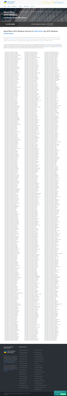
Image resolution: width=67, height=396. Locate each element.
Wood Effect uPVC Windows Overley (51, 237)
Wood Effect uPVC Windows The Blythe (11, 134)
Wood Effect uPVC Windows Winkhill (51, 329)
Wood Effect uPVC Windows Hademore (51, 300)
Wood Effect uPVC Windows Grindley (51, 161)
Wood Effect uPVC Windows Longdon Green (52, 227)
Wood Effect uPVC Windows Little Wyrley (51, 115)
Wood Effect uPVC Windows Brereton (51, 68)
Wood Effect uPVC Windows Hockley (11, 184)
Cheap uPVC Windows (38, 350)
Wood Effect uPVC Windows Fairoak (51, 102)
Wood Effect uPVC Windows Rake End (51, 173)
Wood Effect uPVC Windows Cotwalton (11, 239)
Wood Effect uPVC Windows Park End (51, 139)
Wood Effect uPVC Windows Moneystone (31, 89)
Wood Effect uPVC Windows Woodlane (31, 312)
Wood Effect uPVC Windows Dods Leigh (51, 57)
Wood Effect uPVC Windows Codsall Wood (32, 94)
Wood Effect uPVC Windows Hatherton (11, 94)
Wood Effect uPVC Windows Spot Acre (31, 204)
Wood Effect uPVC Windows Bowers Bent (12, 272)
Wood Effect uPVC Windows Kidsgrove (51, 91)
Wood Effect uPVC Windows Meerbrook (31, 104)
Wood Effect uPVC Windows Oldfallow (51, 192)
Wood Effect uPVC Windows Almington (51, 283)
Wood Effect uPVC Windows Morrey (31, 180)
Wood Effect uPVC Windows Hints (30, 226)
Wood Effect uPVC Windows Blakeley (11, 136)
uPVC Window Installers (23, 365)
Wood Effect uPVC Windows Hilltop (50, 215)
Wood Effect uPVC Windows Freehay (31, 115)
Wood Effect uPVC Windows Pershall (31, 92)
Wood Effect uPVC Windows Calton (50, 310)
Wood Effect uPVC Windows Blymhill (31, 272)
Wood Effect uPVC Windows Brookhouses (12, 311)
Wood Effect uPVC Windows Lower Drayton (52, 248)
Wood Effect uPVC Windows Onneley (11, 255)
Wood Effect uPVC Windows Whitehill (11, 215)
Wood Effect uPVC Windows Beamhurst (11, 197)
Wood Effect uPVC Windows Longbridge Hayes (52, 76)
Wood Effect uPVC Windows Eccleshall (31, 263)
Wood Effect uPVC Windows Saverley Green (32, 186)
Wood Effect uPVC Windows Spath (50, 285)
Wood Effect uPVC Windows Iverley (11, 320)
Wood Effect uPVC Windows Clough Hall (31, 116)
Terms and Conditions (27, 393)
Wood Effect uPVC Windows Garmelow (51, 64)
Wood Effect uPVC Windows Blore (30, 112)
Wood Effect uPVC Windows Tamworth (51, 254)
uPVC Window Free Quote (24, 387)
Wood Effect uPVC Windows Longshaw (51, 135)
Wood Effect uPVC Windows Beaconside (31, 99)
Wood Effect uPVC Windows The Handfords (12, 289)
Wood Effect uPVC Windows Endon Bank (11, 78)
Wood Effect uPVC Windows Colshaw (11, 318)
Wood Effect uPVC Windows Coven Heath (12, 182)
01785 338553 (47, 2)
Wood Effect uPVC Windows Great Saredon (32, 161)
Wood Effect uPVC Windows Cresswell (11, 52)
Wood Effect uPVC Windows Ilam (50, 318)
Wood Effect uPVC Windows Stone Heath (32, 139)
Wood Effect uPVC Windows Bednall (31, 80)
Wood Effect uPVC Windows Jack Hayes (11, 81)
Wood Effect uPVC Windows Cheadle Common (32, 196)
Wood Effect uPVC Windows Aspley (11, 301)
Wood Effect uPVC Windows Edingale (11, 248)
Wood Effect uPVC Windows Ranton (11, 65)
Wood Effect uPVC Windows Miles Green (51, 101)
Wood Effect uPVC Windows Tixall (50, 298)
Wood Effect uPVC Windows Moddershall (51, 89)
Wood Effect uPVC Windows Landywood (51, 238)
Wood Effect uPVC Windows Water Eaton (12, 294)
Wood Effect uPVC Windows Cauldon (51, 306)
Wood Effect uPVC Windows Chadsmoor (11, 226)
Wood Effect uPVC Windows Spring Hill (51, 311)
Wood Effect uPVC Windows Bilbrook (11, 319)
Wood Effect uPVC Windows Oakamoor (31, 232)
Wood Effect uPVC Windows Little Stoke (11, 82)
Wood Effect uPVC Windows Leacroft (11, 70)
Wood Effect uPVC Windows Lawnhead (31, 158)
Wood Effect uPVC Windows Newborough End (32, 249)
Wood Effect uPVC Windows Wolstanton (51, 182)
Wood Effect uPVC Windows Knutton (11, 98)
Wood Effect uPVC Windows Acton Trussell (32, 297)
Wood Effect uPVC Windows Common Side (52, 272)
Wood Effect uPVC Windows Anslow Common (52, 286)
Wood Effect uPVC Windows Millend (11, 208)
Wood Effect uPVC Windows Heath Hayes (52, 203)
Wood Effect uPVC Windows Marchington (51, 219)
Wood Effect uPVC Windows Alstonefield (11, 276)
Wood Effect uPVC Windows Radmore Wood (32, 125)
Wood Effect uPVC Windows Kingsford (11, 275)
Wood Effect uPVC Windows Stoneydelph (12, 220)
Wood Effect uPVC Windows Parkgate (11, 64)
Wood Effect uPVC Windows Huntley (11, 121)
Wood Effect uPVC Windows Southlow (51, 149)
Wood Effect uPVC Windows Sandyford (31, 295)
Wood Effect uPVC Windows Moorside (51, 194)
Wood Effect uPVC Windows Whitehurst (11, 324)
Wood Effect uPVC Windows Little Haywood (32, 254)
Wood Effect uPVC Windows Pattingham (31, 171)
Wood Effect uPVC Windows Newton (51, 179)
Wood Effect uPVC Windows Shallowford (51, 193)
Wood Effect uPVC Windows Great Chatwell (12, 253)
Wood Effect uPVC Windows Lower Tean (51, 159)
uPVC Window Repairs (23, 378)
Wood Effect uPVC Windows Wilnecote (51, 59)
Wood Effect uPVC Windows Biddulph (31, 273)
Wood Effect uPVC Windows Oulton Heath (12, 298)
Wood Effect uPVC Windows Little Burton (31, 287)
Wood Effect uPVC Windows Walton (11, 285)
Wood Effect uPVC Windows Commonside (12, 79)
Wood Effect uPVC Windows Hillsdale (11, 91)
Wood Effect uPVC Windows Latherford (31, 216)
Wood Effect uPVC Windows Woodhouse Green (13, 87)
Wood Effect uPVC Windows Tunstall (11, 317)
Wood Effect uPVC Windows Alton (30, 58)
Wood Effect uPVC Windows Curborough (11, 168)
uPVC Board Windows (38, 354)
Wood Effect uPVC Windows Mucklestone (32, 317)
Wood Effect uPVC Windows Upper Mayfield (32, 194)
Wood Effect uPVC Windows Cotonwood (51, 301)
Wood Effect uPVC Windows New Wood (51, 170)
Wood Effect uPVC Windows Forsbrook (31, 77)
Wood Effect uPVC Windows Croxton (31, 114)
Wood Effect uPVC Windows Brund (11, 204)
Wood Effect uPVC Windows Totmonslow (51, 122)
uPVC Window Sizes (38, 389)
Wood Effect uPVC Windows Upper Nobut (32, 67)
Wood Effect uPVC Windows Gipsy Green (51, 125)
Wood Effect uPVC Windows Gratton (11, 173)
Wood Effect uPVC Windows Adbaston (31, 334)
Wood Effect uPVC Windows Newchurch (31, 197)
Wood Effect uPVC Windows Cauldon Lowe (12, 68)
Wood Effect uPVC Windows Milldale (11, 322)
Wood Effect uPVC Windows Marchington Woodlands (53, 253)
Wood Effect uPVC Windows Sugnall (31, 217)
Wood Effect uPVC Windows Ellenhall (11, 57)
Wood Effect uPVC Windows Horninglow (31, 145)
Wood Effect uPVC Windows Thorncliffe (31, 228)
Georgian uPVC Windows (39, 361)
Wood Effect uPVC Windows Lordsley (11, 101)
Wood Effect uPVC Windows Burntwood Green (12, 148)
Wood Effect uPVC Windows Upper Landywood (32, 168)
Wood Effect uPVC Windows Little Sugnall (51, 78)
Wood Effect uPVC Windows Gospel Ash (11, 54)
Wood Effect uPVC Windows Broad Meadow (52, 309)
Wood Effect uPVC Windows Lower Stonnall (52, 216)
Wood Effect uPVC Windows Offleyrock (51, 330)
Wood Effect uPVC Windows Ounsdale (51, 202)
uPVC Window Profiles (23, 376)
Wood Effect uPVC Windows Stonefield (11, 77)
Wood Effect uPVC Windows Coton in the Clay (52, 324)
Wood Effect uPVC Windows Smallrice (11, 128)
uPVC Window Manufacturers (40, 387)
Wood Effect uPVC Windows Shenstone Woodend (33, 193)
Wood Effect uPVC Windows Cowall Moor (32, 309)
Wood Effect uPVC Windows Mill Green (11, 264)
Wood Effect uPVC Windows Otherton (51, 275)
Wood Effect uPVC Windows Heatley (31, 110)
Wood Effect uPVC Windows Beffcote (11, 89)
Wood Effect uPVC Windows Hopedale (11, 263)
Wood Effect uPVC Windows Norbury (51, 340)
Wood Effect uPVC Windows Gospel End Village (12, 139)
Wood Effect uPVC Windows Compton (31, 59)
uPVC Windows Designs (23, 356)
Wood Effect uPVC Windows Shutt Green (51, 240)
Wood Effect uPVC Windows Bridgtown (51, 174)
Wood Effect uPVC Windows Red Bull (31, 323)
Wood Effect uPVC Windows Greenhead (31, 331)
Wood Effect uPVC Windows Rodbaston (31, 162)
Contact (32, 6)
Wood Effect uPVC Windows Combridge (11, 158)
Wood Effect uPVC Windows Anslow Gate (32, 128)
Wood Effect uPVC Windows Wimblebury (31, 98)
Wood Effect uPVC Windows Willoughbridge (52, 117)
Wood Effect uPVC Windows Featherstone (52, 217)
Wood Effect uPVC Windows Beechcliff (51, 255)
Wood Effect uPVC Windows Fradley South (52, 145)
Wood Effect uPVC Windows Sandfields (31, 241)
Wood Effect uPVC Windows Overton (31, 207)
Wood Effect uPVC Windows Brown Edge (11, 251)
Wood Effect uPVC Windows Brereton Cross (32, 218)
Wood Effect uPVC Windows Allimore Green (12, 181)
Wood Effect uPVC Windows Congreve (51, 307)
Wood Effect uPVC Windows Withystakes (12, 333)
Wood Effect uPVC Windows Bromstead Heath (52, 266)
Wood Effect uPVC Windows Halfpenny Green (12, 274)
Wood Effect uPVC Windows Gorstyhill (11, 195)
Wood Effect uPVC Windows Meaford (31, 103)
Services (14, 6)
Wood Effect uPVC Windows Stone (50, 93)
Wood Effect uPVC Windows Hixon (50, 229)
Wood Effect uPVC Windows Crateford (11, 250)
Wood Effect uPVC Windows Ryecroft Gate (52, 113)
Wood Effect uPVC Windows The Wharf (51, 232)
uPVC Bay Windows (38, 352)
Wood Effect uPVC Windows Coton (11, 260)
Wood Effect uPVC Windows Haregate (31, 138)
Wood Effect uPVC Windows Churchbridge (52, 209)
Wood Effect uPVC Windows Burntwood (11, 66)
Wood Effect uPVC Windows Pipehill (31, 56)
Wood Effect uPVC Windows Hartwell (11, 186)
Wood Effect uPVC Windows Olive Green (11, 171)
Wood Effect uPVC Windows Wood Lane (51, 136)
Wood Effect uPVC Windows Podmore (51, 218)
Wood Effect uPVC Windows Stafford (11, 80)
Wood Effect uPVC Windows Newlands (31, 239)
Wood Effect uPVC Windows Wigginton (51, 207)
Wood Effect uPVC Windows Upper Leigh (31, 127)
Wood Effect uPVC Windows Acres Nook (11, 123)
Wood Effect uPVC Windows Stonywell (31, 126)
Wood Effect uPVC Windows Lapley (30, 252)
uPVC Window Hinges (23, 363)
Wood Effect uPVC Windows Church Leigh (32, 134)
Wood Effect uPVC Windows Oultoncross (31, 202)
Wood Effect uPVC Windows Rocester (51, 111)
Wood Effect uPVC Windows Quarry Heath (32, 150)
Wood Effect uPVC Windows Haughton (11, 56)
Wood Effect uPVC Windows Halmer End (11, 122)
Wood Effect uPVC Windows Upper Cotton (12, 174)
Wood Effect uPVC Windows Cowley (51, 317)
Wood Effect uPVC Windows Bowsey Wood (52, 53)
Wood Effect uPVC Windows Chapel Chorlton (52, 158)
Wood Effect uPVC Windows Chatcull (31, 113)
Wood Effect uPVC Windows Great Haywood (32, 306)
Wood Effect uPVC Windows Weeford (11, 217)
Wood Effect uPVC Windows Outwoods (31, 310)
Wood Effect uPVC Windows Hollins (51, 171)
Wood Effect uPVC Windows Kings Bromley (12, 156)
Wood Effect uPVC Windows (39, 372)
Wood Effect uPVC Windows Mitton (51, 58)
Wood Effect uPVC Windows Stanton (31, 250)
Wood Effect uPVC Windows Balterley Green (52, 180)
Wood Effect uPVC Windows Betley (30, 238)
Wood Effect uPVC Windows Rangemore (11, 116)
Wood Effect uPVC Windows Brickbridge (51, 103)
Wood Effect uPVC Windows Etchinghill (11, 273)
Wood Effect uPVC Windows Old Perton (11, 76)
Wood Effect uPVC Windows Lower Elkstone (12, 75)
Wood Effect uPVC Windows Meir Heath (11, 194)
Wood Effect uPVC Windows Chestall (11, 288)
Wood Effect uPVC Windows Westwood (11, 140)
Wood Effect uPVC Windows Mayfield (11, 157)
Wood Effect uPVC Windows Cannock (11, 145)
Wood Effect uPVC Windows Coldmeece (11, 185)
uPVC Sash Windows (38, 365)
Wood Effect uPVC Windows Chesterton (31, 242)
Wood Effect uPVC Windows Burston (11, 111)
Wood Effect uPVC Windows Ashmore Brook (12, 203)
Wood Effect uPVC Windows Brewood (31, 124)
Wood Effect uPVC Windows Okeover (11, 202)
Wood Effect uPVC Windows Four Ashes (11, 295)
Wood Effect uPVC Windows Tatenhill (11, 127)
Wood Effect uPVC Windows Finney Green (52, 296)
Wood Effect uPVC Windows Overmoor (31, 286)
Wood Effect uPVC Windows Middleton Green (32, 307)
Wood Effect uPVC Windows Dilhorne (11, 179)
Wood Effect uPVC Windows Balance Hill (11, 205)
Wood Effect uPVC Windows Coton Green (12, 105)
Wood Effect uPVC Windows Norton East (31, 266)
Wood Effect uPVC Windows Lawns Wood (52, 242)
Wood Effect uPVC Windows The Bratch (11, 216)
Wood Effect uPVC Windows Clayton (31, 88)
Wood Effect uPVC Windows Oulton (51, 146)
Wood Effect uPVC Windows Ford (10, 284)
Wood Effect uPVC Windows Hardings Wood (52, 319)
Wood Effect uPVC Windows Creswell (31, 274)
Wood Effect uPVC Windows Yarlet (10, 149)
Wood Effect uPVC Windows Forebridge (31, 185)
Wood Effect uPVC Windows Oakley (11, 133)
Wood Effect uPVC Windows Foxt (50, 289)
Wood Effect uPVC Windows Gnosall (31, 117)
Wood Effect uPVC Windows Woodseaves (12, 237)
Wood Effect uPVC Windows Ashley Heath (12, 59)
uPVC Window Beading (23, 352)
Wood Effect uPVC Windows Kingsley (31, 81)
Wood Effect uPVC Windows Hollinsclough (52, 77)
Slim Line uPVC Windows (39, 367)
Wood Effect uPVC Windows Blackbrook (31, 151)
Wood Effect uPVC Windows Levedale (51, 133)
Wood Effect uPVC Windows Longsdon (31, 170)
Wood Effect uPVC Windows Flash (50, 299)
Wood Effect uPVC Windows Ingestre (31, 243)
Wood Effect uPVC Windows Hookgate (11, 150)
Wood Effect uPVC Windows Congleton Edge (52, 196)
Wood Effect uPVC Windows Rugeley (51, 172)
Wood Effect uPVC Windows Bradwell (31, 181)
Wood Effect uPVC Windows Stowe (50, 208)
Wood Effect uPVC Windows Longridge (11, 329)
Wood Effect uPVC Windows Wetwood (11, 172)
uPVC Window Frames (23, 361)
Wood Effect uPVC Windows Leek (10, 193)
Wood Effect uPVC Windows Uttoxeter (11, 71)
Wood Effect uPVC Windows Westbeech (31, 285)
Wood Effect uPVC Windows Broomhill (31, 261)
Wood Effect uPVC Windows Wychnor (31, 101)
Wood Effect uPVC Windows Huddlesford (12, 191)
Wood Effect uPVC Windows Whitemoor (11, 110)
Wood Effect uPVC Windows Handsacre (31, 149)
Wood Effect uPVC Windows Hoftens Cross (52, 191)
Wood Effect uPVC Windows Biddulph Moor (12, 214)
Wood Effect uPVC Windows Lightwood (51, 295)
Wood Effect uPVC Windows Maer (50, 99)
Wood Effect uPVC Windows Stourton (31, 123)
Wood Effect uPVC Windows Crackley (11, 299)
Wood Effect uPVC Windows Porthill (11, 104)
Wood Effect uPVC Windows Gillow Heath (52, 169)
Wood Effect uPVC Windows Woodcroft (31, 332)
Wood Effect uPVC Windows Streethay (11, 138)
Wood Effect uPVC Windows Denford (51, 124)
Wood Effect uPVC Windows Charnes (51, 123)
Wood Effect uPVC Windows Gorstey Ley (51, 71)
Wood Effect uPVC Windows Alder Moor (31, 251)
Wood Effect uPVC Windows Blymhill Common (52, 204)
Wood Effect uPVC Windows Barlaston (11, 283)
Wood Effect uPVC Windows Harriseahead (32, 65)
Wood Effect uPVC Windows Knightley (31, 76)
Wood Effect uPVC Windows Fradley (11, 161)
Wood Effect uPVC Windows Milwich (31, 206)
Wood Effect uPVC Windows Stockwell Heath (52, 69)
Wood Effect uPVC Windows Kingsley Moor (12, 310)
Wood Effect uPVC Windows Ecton (50, 197)
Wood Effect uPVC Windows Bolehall (31, 70)
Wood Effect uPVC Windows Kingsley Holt (52, 183)
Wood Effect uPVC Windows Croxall (11, 266)
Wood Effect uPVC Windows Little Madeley (12, 117)
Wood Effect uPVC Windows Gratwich (11, 147)
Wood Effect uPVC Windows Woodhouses (52, 134)
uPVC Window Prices (23, 374)
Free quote (26, 6)
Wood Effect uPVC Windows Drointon (11, 159)
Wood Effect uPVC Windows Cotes (50, 81)
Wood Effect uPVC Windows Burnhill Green (12, 90)
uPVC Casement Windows (39, 356)
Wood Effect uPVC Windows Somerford (51, 185)
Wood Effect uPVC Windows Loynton (31, 320)
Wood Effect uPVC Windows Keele (30, 322)
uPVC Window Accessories (24, 350)
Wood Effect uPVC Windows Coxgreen (11, 114)
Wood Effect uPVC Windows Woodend (11, 115)
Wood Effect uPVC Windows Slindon (31, 231)
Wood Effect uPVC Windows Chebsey (31, 248)
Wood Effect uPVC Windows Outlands (31, 264)
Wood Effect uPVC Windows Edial (50, 82)
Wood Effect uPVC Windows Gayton (11, 100)
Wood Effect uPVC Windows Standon (31, 87)
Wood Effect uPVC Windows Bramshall (11, 180)
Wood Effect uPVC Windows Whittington (51, 54)
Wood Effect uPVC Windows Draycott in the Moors (33, 294)
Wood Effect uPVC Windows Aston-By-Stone (32, 203)
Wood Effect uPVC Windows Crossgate (51, 116)
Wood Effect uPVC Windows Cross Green (31, 229)
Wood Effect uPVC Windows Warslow (11, 170)
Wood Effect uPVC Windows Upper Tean (51, 100)
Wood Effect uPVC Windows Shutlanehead (52, 112)
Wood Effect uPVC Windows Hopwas (51, 66)
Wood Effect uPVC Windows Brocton (51, 297)
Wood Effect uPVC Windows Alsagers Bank (12, 206)
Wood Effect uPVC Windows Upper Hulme (32, 255)
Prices (20, 6)
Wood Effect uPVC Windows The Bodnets (12, 192)
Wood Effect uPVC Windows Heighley (51, 128)
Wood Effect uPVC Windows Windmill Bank (52, 157)
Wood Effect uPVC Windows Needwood (11, 238)
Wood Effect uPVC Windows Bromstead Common (53, 239)
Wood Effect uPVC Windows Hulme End (51, 264)
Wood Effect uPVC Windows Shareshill (51, 110)
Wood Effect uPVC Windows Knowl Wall (31, 157)
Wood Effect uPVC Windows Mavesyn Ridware (52, 79)
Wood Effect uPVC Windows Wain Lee (51, 137)
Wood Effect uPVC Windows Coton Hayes (52, 331)
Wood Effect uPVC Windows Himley (11, 332)
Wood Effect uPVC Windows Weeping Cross (52, 186)
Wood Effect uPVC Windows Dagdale (51, 104)
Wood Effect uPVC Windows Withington (11, 229)
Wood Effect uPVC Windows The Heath (51, 181)
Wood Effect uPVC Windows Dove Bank (11, 219)
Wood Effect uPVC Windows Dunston (31, 209)
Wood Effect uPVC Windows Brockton (11, 93)
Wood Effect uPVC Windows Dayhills (31, 271)
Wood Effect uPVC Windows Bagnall (11, 323)
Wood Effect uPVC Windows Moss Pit (11, 242)
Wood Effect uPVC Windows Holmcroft (31, 179)
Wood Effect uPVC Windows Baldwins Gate (32, 296)
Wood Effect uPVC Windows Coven (11, 240)
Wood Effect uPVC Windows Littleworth (11, 307)
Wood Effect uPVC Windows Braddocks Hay (32, 283)
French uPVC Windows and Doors (40, 385)
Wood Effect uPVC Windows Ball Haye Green (32, 133)
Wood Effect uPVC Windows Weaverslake (51, 332)
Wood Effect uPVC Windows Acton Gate (31, 191)
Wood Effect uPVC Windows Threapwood (32, 237)
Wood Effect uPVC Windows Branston (31, 330)
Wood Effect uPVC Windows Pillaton (11, 126)
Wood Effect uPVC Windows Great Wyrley (32, 205)
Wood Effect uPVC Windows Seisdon (11, 163)
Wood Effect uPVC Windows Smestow (11, 135)
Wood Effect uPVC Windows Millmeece (51, 265)
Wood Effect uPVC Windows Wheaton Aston (32, 324)
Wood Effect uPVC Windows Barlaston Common (13, 124)
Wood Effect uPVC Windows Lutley (30, 163)
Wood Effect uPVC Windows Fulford (31, 71)
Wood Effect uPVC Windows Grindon (31, 64)
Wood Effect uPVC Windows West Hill (51, 56)
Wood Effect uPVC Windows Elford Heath (51, 121)
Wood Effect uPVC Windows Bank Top (51, 140)
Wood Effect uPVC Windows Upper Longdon (12, 330)
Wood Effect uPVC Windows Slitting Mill (51, 333)
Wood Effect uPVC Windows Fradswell (51, 278)
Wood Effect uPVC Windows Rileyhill (11, 261)
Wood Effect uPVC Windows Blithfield (51, 323)
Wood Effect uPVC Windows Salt (50, 273)
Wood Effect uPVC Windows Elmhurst (51, 148)
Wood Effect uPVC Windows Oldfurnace (51, 261)
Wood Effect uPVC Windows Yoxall (30, 227)
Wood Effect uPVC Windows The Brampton (32, 169)
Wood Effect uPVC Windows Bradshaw (31, 121)
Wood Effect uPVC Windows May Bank (31, 278)
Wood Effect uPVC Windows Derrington (51, 168)
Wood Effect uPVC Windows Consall (31, 55)
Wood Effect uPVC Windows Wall (10, 209)
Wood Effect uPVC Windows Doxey (31, 174)
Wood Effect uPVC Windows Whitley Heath (32, 183)
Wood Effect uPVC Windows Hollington (11, 53)
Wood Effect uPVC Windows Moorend (11, 335)
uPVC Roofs (37, 363)
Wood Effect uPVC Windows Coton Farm (31, 265)
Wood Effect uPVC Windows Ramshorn (31, 214)
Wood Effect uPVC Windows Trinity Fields (31, 69)
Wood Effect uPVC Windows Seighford (51, 160)
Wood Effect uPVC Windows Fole (30, 173)
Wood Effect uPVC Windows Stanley (31, 91)
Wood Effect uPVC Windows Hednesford (51, 126)
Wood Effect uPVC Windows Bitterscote (31, 340)
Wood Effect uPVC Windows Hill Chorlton (32, 184)
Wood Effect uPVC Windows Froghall (31, 105)
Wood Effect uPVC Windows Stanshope (51, 274)
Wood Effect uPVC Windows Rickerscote (51, 262)
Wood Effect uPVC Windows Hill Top (31, 160)
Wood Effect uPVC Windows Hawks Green (52, 98)
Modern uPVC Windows (39, 378)
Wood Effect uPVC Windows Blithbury (51, 195)
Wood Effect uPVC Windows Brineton (11, 287)
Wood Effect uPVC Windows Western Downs (32, 299)
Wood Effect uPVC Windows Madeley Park (52, 87)
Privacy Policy (6, 394)
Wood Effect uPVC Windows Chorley (31, 311)
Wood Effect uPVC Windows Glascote (31, 308)
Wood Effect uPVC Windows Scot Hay (51, 322)
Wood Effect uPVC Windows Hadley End (11, 218)
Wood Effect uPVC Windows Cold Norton (12, 262)
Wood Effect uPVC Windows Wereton (11, 309)
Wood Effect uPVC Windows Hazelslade (51, 263)
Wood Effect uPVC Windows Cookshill (51, 320)
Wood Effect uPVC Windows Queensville (31, 122)
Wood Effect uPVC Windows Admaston (31, 220)
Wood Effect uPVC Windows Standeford (11, 92)
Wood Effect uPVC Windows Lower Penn (31, 90)
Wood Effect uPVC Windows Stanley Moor (12, 169)
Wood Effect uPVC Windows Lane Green (11, 196)
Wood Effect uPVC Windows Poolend (51, 271)
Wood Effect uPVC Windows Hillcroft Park (52, 284)
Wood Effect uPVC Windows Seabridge (11, 306)
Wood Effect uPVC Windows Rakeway (51, 151)
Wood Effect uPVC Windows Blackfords (11, 231)
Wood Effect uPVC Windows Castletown (31, 66)
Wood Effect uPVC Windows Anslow (51, 252)
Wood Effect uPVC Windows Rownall (11, 69)
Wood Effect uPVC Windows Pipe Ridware (12, 228)
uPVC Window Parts (23, 372)
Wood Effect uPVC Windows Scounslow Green (32, 57)
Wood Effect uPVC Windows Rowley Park (31, 53)
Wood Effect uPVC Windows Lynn (50, 114)
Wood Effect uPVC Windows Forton (31, 253)
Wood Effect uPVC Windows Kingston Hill (32, 260)
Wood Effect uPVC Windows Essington (31, 111)
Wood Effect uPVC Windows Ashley (31, 289)
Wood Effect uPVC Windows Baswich (31, 319)
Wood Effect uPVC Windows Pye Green (11, 286)
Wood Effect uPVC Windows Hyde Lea (11, 99)
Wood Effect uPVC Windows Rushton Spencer (52, 230)
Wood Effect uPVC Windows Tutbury (31, 75)
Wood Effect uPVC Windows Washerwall (51, 249)
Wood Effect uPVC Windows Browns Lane (32, 93)
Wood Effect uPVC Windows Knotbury (11, 232)
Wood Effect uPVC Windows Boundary (31, 219)
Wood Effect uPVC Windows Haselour (51, 65)
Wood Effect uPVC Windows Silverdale (11, 102)
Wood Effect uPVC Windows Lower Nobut (12, 137)
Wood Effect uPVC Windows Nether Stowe (32, 78)
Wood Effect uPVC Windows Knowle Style (52, 206)
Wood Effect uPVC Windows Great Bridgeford (52, 88)
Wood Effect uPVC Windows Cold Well (31, 79)
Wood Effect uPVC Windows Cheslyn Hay (12, 183)
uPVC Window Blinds (23, 354)
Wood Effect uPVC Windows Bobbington (51, 287)
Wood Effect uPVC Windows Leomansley (31, 301)
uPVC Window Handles (23, 367)
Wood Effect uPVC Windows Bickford (11, 300)
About (9, 6)
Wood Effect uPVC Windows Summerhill (51, 80)
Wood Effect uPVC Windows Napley (31, 335)
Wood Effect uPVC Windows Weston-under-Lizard (13, 58)
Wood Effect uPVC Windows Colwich (31, 288)
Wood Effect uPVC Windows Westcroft (11, 146)
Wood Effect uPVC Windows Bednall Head (52, 70)
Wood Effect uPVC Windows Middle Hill (51, 251)
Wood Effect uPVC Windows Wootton (51, 220)
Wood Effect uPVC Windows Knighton (31, 182)
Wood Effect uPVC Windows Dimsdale (51, 55)
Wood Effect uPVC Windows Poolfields (11, 312)
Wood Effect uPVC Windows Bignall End (51, 225)
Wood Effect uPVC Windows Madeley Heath (52, 277)
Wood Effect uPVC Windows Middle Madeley (32, 276)
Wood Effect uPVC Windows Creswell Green (32, 277)
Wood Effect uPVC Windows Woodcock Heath (52, 276)
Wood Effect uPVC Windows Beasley (51, 156)
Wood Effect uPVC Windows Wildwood (51, 226)
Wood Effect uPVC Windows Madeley (31, 147)
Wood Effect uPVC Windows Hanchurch (11, 162)
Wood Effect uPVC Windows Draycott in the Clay (33, 100)
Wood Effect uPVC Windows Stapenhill (31, 215)
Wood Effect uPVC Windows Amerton (31, 146)
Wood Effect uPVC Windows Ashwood (51, 250)
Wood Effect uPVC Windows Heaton (11, 243)
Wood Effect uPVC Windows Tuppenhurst (51, 260)
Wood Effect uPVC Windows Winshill (31, 140)
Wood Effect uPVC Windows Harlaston (31, 300)
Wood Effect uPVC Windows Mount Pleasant (12, 67)
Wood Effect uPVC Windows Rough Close (31, 156)
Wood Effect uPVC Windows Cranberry (31, 262)
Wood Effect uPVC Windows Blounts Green (12, 278)
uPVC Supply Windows (23, 385)
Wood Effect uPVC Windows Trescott (31, 68)
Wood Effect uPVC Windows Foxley (50, 163)
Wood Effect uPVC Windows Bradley (11, 225)
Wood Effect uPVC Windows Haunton (11, 331)
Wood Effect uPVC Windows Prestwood (51, 52)
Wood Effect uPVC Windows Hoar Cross (51, 138)
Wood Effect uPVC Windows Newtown (51, 312)
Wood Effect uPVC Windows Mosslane (31, 318)
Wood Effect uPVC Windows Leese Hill (31, 298)
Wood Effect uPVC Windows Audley (31, 208)
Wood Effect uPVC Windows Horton (51, 147)
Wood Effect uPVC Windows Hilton (11, 230)
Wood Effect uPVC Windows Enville (30, 172)
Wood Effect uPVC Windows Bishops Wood (52, 90)
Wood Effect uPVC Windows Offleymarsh (31, 275)
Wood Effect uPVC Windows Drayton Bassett (12, 249)
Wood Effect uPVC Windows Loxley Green (51, 335)
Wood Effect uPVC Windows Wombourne (51, 288)
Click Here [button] (60, 392)
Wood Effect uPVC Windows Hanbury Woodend (13, 55)
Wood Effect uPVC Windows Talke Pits (51, 294)
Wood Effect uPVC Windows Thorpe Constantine (13, 277)
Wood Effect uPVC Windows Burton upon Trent (52, 321)
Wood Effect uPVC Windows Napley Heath (12, 308)
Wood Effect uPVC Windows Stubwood (51, 228)
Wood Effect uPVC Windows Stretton (51, 205)
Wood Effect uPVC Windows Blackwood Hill (32, 148)
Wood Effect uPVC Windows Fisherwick (11, 297)
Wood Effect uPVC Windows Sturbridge (51, 92)
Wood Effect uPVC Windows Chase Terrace (12, 241)
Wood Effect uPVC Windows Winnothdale (52, 75)
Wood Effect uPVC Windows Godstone (51, 127)
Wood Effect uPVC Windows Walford (11, 207)
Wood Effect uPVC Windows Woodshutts (12, 113)
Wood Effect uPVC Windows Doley (50, 308)
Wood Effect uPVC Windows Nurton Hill (11, 321)
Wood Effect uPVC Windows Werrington (51, 241)
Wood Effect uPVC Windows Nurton (11, 88)
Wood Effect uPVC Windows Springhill (31, 240)
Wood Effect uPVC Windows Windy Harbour (12, 252)
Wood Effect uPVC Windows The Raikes (51, 214)
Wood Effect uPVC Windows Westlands (11, 340)
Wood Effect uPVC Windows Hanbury (51, 231)
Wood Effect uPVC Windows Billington (31, 136)
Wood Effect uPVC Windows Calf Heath (31, 333)
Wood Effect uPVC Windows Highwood (11, 103)
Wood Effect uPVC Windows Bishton (31, 192)
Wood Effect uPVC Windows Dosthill (11, 125)
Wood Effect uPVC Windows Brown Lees (31, 102)
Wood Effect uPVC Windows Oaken (31, 54)
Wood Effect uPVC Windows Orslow (51, 243)
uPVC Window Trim (38, 374)
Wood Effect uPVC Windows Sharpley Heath (52, 150)
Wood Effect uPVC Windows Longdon (11, 160)
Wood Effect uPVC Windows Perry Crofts (31, 230)
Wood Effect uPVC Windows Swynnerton (31, 329)
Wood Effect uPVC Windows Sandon (31, 135)
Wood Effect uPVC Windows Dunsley (31, 195)
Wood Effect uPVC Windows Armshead (51, 184)
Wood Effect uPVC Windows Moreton (31, 52)
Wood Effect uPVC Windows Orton (30, 82)
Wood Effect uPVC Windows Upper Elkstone (12, 265)
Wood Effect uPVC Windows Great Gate (11, 334)
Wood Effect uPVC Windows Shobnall (11, 227)
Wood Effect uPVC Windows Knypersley (11, 296)
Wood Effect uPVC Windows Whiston (31, 284)
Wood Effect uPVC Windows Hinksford (51, 94)
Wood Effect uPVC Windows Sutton (51, 162)
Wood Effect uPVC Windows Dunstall (31, 321)
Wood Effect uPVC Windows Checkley (11, 254)
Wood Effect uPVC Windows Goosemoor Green (32, 225)
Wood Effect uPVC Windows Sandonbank (51, 67)
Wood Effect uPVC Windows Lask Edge (11, 112)
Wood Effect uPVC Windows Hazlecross (11, 151)
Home (5, 6)
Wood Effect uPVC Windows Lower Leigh (31, 159)
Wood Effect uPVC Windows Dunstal (51, 334)
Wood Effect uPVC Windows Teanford (11, 271)
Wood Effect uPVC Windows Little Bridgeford (32, 137)
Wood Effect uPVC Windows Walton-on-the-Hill (52, 105)
